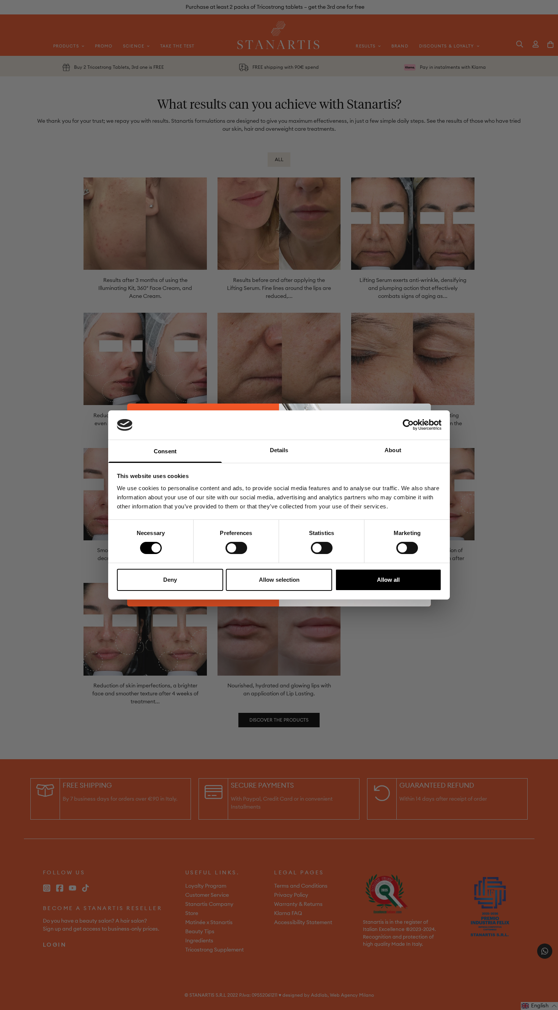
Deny (170, 579)
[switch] (236, 548)
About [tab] (393, 450)
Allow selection (279, 579)
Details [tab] (279, 450)
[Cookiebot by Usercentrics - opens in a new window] (408, 425)
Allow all (388, 579)
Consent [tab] (165, 451)
